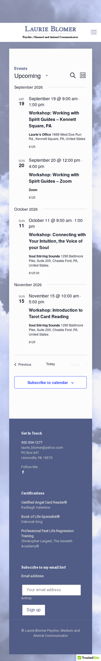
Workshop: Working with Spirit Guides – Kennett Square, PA (54, 119)
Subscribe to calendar (47, 382)
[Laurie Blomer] (50, 32)
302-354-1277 (31, 442)
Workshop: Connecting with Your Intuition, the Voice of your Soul (57, 240)
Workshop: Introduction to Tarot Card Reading (56, 313)
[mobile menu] (93, 32)
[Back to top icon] (90, 650)
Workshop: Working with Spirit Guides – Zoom (54, 177)
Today (50, 364)
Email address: (32, 576)
